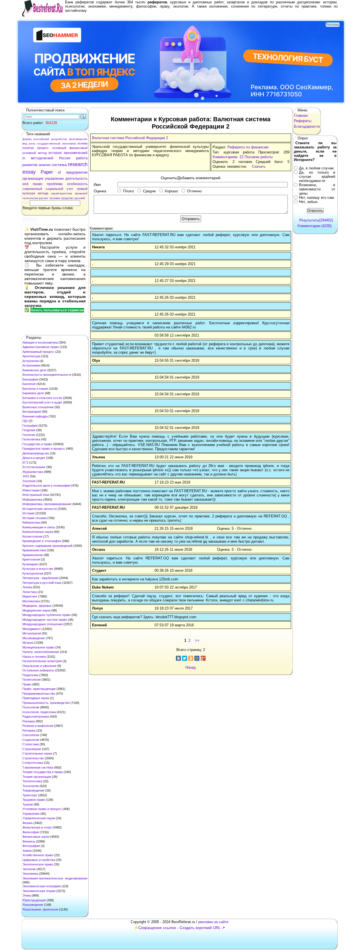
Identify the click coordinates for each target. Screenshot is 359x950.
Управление (31, 813)
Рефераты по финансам (247, 147)
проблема (55, 184)
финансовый (78, 148)
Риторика (29, 730)
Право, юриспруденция (39, 688)
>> (197, 640)
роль (32, 143)
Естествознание (33, 467)
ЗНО (25, 476)
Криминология (32, 555)
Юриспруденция (34, 900)
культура (28, 193)
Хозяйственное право (37, 855)
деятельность (76, 179)
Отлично (194, 191)
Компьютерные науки (37, 531)
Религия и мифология (37, 725)
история (55, 153)
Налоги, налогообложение (40, 651)
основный (59, 148)
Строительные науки (37, 753)
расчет (43, 198)
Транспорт (29, 795)
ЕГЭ (25, 462)
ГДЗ (25, 421)
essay (29, 172)
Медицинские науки (36, 610)
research (78, 164)
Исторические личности (39, 508)
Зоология (29, 481)
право (37, 184)
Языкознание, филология (40, 909)
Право (26, 684)
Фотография (31, 846)
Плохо (128, 191)
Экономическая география (41, 886)
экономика (69, 143)
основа (82, 143)
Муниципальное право (38, 647)
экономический (76, 153)
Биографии (30, 379)
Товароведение (33, 790)
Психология (30, 707)
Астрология (30, 361)
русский (80, 198)
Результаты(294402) (316, 220)
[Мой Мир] (196, 658)
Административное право (40, 347)
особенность (77, 184)
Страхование (31, 749)
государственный (48, 143)
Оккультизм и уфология (39, 665)
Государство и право (37, 444)
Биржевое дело (33, 393)
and (25, 184)
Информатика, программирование (47, 504)
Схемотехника (32, 762)
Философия (30, 832)
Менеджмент (31, 629)
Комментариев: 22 (228, 157)
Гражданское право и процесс (43, 448)
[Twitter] (184, 658)
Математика (31, 601)
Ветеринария (31, 411)
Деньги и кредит (33, 457)
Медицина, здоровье (37, 605)
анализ (44, 165)
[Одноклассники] (190, 658)
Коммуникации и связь (38, 527)
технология (30, 198)
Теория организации (36, 776)
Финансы (28, 841)
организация (32, 178)
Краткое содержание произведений (47, 545)
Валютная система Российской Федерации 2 (130, 138)
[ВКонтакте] (178, 658)
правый (82, 188)
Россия (64, 158)
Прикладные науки (35, 698)
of (59, 172)
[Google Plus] (203, 658)
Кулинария (30, 564)
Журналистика (32, 471)
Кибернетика (31, 522)
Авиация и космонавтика (40, 342)
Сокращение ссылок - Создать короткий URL (179, 927)
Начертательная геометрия (42, 661)
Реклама (28, 721)
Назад (190, 667)
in (23, 158)
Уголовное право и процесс (42, 809)
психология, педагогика (39, 712)
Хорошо (171, 191)
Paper (47, 172)
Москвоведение (33, 638)
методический (42, 158)
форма (27, 139)
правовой (81, 193)
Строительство (33, 758)
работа (82, 158)
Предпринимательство (38, 693)
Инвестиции (31, 490)
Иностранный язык (35, 494)
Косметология (32, 536)
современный (32, 188)
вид (24, 143)
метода (43, 193)
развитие (30, 165)
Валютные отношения (38, 407)
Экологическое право (37, 864)
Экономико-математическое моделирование (55, 878)
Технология (30, 786)
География (30, 425)
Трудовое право (33, 799)
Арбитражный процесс (38, 351)
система (59, 164)
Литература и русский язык (41, 582)
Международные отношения (42, 624)
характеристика (61, 193)
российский (41, 139)
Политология (31, 679)
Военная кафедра (35, 416)
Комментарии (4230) (315, 226)
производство (78, 139)
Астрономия (31, 365)
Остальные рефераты (38, 670)
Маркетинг (29, 596)
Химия (27, 850)
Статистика (30, 744)
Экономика (30, 873)
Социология (30, 739)
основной (29, 153)
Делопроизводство (35, 453)
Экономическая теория (39, 891)
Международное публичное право (46, 615)
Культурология (32, 573)
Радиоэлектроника (35, 716)
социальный (54, 188)
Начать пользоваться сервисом (57, 310)
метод (42, 153)
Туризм (27, 804)
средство (67, 198)
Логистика (29, 592)
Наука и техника (34, 656)
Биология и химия (35, 388)
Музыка (27, 642)
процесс (43, 148)
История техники (34, 518)
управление (54, 179)
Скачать (259, 166)
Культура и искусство (37, 568)
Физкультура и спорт (37, 827)
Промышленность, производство (46, 702)
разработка (59, 139)
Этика (26, 895)
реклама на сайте (213, 922)
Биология (29, 384)
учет (70, 188)
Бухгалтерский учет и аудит (42, 402)
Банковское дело (34, 370)
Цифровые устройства (38, 860)
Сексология (30, 735)
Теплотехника (32, 781)
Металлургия (31, 633)
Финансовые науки (35, 836)
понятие (28, 148)
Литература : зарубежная (40, 578)
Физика (27, 823)
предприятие (77, 172)
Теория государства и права (42, 772)
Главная (301, 115)
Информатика (32, 499)
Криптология (31, 559)
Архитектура (31, 356)
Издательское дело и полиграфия (46, 485)
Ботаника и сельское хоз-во (42, 398)
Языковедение (32, 904)
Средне (149, 191)
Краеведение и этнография (41, 541)
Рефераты (302, 121)
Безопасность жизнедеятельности (46, 374)
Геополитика (31, 439)
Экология (29, 869)
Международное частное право (44, 619)
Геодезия (28, 430)
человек (54, 198)
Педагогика (30, 675)
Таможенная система (37, 767)
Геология (28, 435)
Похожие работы (259, 157)
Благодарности (307, 126)
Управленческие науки (38, 818)
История (28, 513)
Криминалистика (34, 550)
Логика (27, 587)
